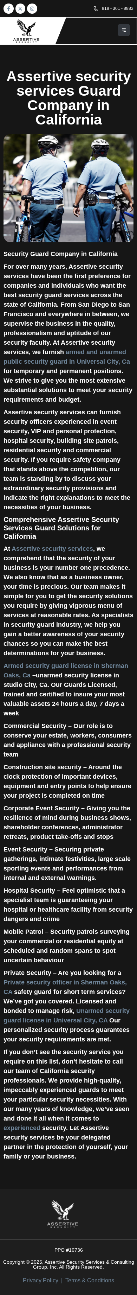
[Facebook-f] (9, 9)
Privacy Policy (40, 1280)
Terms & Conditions (89, 1280)
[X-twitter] (20, 9)
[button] (124, 31)
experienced (22, 1127)
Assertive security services (52, 548)
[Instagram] (32, 9)
